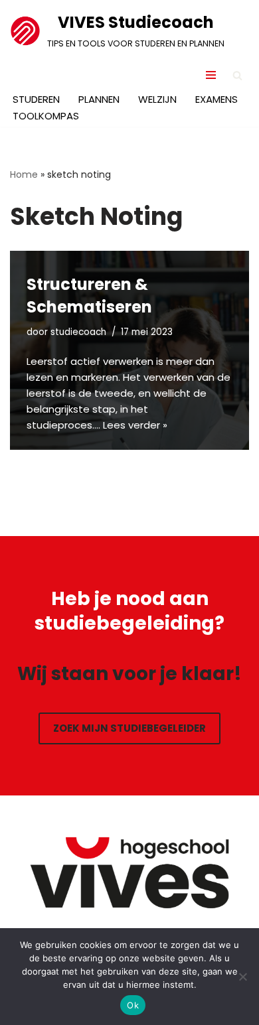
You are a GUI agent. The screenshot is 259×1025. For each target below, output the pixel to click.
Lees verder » (135, 425)
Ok (133, 1005)
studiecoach (78, 332)
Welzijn (157, 99)
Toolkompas (46, 116)
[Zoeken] (237, 75)
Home (24, 174)
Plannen (99, 99)
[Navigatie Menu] (211, 75)
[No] (242, 976)
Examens (216, 99)
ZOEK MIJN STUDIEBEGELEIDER (129, 728)
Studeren (36, 99)
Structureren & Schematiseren (89, 295)
